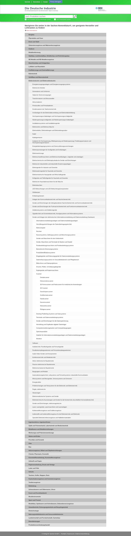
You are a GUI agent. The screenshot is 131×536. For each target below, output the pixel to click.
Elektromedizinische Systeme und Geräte (45, 396)
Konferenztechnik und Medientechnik (44, 357)
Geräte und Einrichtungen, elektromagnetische (46, 403)
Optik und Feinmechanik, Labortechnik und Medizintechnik (48, 425)
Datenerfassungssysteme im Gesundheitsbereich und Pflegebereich (57, 259)
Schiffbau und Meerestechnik (38, 77)
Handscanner (44, 298)
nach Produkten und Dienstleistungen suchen (39, 19)
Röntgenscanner (45, 309)
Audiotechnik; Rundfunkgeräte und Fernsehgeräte (47, 346)
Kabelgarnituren (37, 137)
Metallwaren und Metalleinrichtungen (41, 429)
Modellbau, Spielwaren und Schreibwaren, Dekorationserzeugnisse (51, 503)
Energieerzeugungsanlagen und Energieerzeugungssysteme (51, 84)
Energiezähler (36, 382)
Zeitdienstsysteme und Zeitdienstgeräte (44, 210)
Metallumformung (34, 52)
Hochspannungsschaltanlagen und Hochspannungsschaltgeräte (52, 116)
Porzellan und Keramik (36, 440)
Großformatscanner (46, 295)
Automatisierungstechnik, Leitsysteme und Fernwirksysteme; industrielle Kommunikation (60, 375)
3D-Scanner (44, 288)
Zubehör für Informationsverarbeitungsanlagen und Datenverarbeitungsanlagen (60, 335)
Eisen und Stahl (34, 42)
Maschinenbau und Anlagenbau (39, 63)
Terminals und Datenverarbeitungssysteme (49, 317)
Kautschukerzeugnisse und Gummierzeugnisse (44, 479)
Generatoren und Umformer (41, 91)
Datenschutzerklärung (82, 534)
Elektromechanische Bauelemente (43, 368)
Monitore (39, 338)
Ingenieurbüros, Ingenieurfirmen (39, 422)
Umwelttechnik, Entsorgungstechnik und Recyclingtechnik (48, 507)
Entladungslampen (38, 196)
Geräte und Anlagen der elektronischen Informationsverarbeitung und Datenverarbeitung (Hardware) (63, 217)
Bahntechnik (33, 73)
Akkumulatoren (37, 102)
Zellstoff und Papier (35, 461)
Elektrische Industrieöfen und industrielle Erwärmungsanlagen (51, 164)
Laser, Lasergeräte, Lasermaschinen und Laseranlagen (49, 407)
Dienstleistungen (34, 521)
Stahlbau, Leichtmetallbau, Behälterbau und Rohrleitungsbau (49, 56)
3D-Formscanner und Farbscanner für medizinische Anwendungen (61, 284)
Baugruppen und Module (40, 371)
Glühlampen (36, 192)
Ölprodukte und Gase (36, 38)
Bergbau (31, 34)
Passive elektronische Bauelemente (43, 364)
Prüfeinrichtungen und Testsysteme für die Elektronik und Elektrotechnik (54, 385)
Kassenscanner (45, 302)
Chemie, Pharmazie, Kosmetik (39, 454)
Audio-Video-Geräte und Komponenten (44, 354)
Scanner (39, 274)
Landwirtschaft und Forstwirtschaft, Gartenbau (44, 518)
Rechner (39, 231)
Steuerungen (36, 393)
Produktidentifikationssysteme (45, 252)
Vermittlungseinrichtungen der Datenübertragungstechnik (54, 224)
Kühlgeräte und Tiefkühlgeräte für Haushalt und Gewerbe (50, 178)
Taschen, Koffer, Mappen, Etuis (39, 475)
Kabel (34, 134)
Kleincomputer (40, 228)
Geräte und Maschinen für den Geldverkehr (49, 238)
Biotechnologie (34, 511)
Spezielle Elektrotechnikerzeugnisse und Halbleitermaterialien (51, 417)
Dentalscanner (44, 277)
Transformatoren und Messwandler (43, 98)
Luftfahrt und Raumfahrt (37, 66)
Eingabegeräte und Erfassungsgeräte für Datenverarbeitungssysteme (58, 256)
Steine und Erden (34, 436)
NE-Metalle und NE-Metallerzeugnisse (41, 59)
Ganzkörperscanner (46, 291)
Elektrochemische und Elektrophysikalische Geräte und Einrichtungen (54, 160)
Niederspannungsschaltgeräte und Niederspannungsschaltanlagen (53, 120)
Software (35, 343)
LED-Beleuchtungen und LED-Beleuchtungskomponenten (50, 189)
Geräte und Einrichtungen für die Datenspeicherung (52, 321)
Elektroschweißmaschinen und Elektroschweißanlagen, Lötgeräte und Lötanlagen (57, 157)
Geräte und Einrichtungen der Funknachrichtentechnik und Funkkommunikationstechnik (59, 206)
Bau (30, 447)
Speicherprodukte (41, 331)
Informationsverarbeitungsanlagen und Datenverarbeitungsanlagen (57, 220)
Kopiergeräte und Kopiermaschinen (47, 270)
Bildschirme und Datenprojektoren (46, 263)
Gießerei (31, 49)
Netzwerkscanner (45, 306)
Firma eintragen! (55, 1)
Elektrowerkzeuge (38, 153)
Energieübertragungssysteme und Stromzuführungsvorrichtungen (52, 146)
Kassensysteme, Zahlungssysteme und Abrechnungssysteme (55, 235)
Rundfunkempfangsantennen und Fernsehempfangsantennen (51, 350)
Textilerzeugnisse (34, 482)
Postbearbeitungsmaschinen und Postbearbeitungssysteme (55, 245)
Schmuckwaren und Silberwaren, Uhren (42, 489)
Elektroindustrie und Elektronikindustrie (42, 81)
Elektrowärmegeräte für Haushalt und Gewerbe (47, 171)
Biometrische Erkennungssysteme (47, 249)
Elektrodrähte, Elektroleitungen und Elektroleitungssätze (49, 130)
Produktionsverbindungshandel (39, 525)
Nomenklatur (36, 2)
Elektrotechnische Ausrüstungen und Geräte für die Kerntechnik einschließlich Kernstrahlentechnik (63, 400)
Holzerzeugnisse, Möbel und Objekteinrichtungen (45, 450)
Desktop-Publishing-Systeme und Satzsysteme (51, 314)
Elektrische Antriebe (38, 88)
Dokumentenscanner (46, 281)
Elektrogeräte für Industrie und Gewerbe (44, 167)
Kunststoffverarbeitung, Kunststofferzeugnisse (44, 457)
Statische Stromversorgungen (41, 95)
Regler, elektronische (39, 389)
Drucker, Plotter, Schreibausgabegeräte (48, 267)
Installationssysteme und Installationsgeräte (46, 123)
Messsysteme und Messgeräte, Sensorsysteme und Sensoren (52, 378)
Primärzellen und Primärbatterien (42, 105)
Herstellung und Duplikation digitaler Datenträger (51, 324)
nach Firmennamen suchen (63, 19)
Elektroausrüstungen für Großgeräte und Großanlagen (49, 150)
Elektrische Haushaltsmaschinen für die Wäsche (47, 181)
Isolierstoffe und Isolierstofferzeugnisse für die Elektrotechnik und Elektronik (56, 414)
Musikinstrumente (35, 496)
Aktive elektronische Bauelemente (43, 361)
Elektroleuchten (37, 185)
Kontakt (45, 2)
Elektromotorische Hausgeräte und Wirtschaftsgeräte (49, 174)
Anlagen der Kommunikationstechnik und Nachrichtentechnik (51, 199)
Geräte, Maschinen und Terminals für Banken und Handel (54, 242)
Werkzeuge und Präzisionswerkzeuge (41, 433)
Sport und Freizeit (35, 500)
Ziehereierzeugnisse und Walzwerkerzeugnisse (44, 45)
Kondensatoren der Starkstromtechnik (44, 109)
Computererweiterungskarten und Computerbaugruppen (53, 328)
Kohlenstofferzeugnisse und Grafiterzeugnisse (46, 410)
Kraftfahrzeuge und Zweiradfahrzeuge (41, 70)
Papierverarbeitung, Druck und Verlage (42, 464)
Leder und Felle (34, 468)
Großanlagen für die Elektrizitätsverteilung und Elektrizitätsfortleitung (53, 112)
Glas (30, 443)
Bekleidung (32, 486)
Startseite (27, 2)
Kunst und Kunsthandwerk (38, 493)
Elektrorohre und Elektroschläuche (43, 127)
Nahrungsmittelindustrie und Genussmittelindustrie (46, 514)
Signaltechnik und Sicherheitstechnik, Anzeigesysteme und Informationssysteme (57, 213)
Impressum (70, 534)
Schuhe (31, 472)
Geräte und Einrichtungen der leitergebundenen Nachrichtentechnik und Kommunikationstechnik (62, 203)
